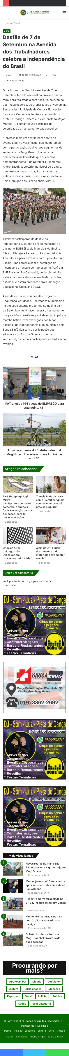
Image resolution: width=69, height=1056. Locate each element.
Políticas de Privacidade (34, 1025)
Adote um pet (17, 981)
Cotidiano (53, 981)
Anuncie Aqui (37, 1036)
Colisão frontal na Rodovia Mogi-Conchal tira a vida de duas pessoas (43, 938)
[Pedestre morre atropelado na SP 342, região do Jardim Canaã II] (13, 904)
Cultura (13, 988)
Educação (54, 988)
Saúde (22, 1003)
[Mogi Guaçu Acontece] (34, 12)
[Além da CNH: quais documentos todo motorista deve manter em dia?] (51, 535)
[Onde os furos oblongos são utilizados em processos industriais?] (18, 535)
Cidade (36, 981)
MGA (8, 74)
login (30, 581)
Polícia (42, 996)
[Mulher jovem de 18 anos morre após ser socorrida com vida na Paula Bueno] (13, 886)
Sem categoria (41, 1003)
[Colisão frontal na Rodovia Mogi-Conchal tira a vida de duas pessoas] (13, 939)
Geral (17, 23)
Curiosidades (32, 988)
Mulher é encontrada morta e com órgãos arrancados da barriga (44, 920)
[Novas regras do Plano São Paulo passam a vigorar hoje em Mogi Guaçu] (13, 869)
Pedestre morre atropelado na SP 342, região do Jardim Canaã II (46, 902)
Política (57, 996)
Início (8, 23)
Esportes (13, 996)
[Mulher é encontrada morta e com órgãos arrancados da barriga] (13, 921)
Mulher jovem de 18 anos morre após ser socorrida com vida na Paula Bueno (45, 885)
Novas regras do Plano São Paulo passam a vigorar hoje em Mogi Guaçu (46, 867)
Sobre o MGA (55, 1036)
